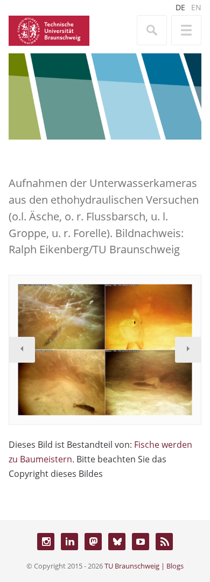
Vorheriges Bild (22, 350)
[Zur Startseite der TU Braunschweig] (49, 30)
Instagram (45, 541)
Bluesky (116, 541)
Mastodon (93, 541)
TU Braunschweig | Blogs (144, 566)
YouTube (140, 541)
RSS (164, 541)
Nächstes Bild (188, 350)
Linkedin (69, 541)
